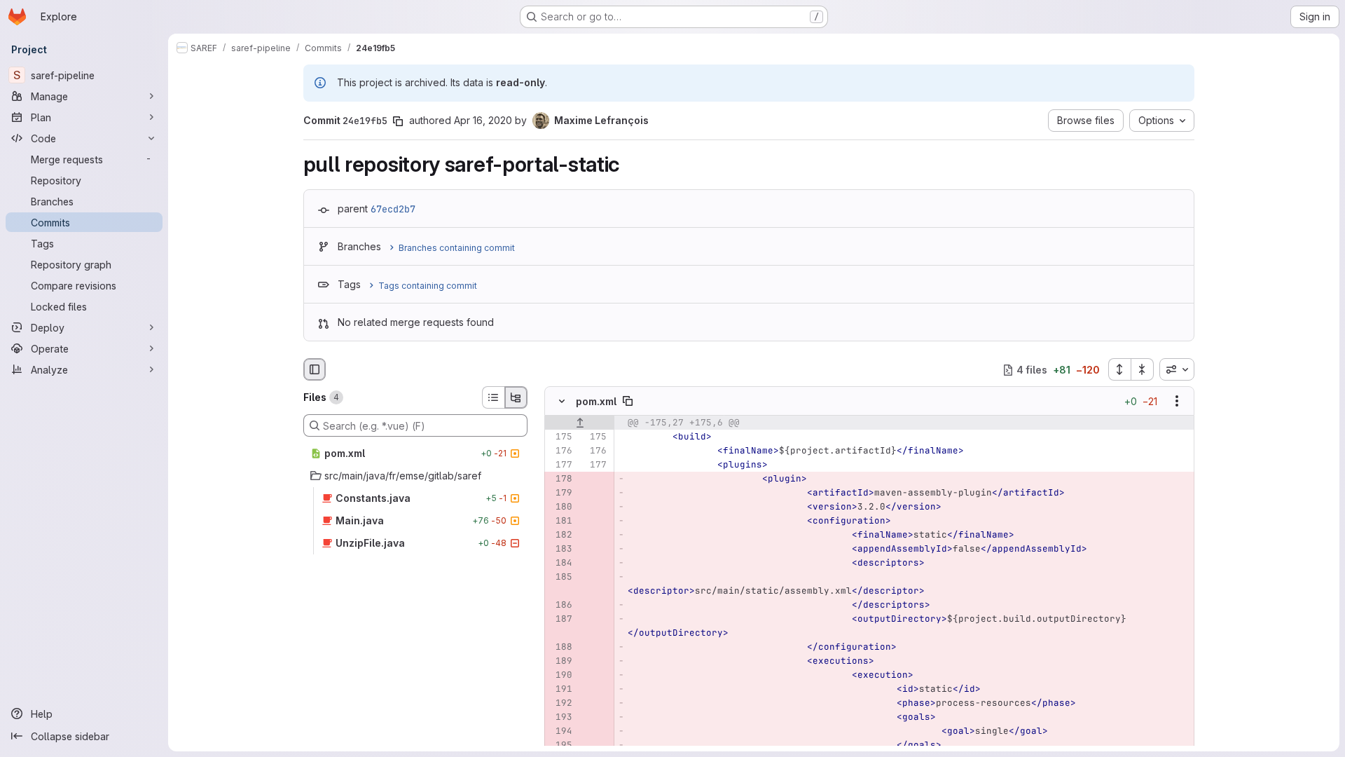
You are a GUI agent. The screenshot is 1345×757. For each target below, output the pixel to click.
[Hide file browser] (314, 369)
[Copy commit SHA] (397, 121)
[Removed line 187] (560, 620)
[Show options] (1176, 401)
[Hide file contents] (561, 401)
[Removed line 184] (560, 564)
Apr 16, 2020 (483, 120)
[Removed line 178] (560, 479)
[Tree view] (516, 397)
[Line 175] (560, 437)
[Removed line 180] (560, 507)
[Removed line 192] (560, 704)
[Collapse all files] (1142, 369)
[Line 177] (560, 465)
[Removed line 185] (560, 578)
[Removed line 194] (560, 732)
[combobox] (1176, 369)
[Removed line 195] (560, 746)
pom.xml (596, 401)
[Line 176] (560, 451)
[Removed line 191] (560, 690)
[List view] (493, 397)
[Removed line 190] (560, 676)
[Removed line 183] (560, 550)
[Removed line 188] (560, 648)
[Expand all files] (1119, 369)
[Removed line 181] (560, 521)
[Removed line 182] (560, 535)
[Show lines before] (579, 423)
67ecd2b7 (393, 209)
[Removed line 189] (560, 662)
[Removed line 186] (560, 606)
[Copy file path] (627, 401)
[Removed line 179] (560, 493)
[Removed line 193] (560, 718)
